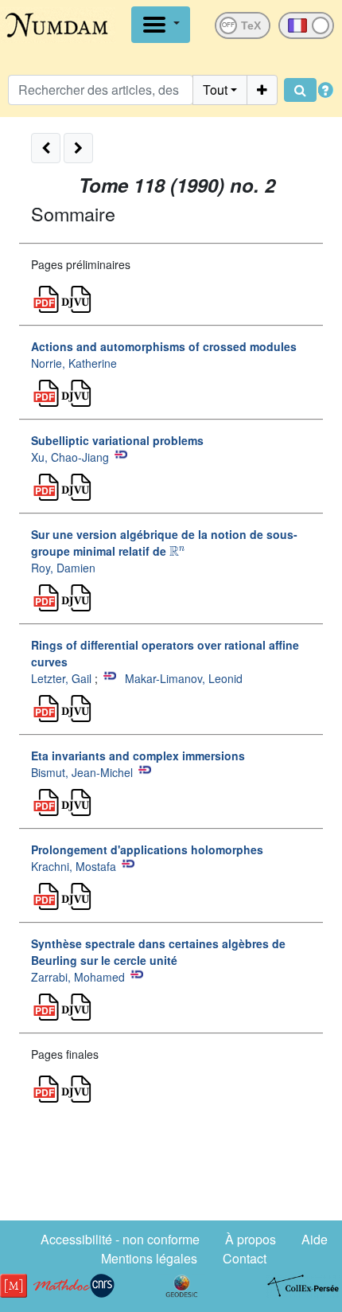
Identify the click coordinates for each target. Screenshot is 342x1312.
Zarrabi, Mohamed (78, 977)
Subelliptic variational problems (117, 440)
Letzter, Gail (61, 678)
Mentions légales (149, 1258)
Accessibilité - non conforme (120, 1239)
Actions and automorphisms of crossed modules (164, 346)
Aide (314, 1239)
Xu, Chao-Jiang (70, 457)
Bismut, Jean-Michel (82, 772)
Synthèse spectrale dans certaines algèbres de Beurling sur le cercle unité (158, 951)
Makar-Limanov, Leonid (184, 678)
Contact (244, 1258)
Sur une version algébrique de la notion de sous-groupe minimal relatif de (164, 542)
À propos (250, 1239)
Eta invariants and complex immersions (138, 755)
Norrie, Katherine (74, 363)
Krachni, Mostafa (73, 866)
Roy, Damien (63, 568)
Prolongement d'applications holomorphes (147, 849)
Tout (215, 89)
